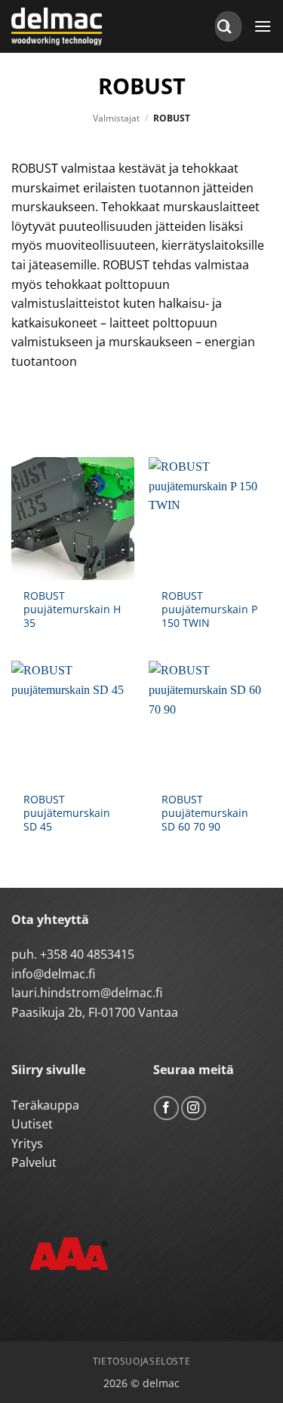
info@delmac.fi (53, 974)
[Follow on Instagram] (193, 1108)
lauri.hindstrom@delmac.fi (86, 992)
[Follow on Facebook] (166, 1108)
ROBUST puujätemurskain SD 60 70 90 (204, 813)
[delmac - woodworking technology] (79, 26)
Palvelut (34, 1162)
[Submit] (225, 26)
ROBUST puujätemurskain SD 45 (66, 813)
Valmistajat (116, 118)
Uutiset (32, 1124)
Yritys (27, 1143)
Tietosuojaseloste (141, 1361)
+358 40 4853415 (87, 954)
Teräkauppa (45, 1105)
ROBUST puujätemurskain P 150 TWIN (209, 609)
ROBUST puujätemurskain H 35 (72, 609)
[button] (263, 26)
